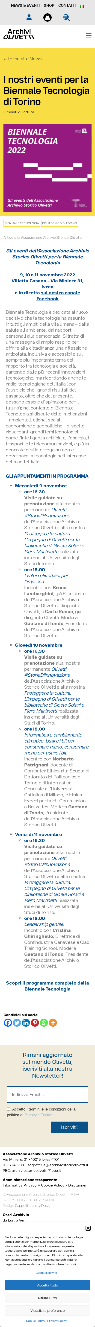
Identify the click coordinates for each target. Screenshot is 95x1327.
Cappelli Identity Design (34, 1205)
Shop (49, 5)
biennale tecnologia (22, 223)
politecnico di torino (59, 223)
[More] (53, 1023)
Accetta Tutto (47, 1285)
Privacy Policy (57, 1321)
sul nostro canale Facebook (58, 295)
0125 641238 (13, 1165)
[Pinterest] (35, 1023)
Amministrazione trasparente (30, 1179)
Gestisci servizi (46, 1273)
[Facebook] (8, 1023)
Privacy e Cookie (38, 1115)
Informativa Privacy (20, 1185)
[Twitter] (17, 1023)
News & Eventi (25, 5)
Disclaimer (77, 1185)
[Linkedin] (26, 1023)
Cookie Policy (35, 1321)
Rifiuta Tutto (47, 1297)
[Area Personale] (29, 17)
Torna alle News (24, 59)
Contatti (67, 5)
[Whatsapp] (44, 1023)
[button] (88, 1228)
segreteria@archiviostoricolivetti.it (58, 1165)
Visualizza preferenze (47, 1310)
